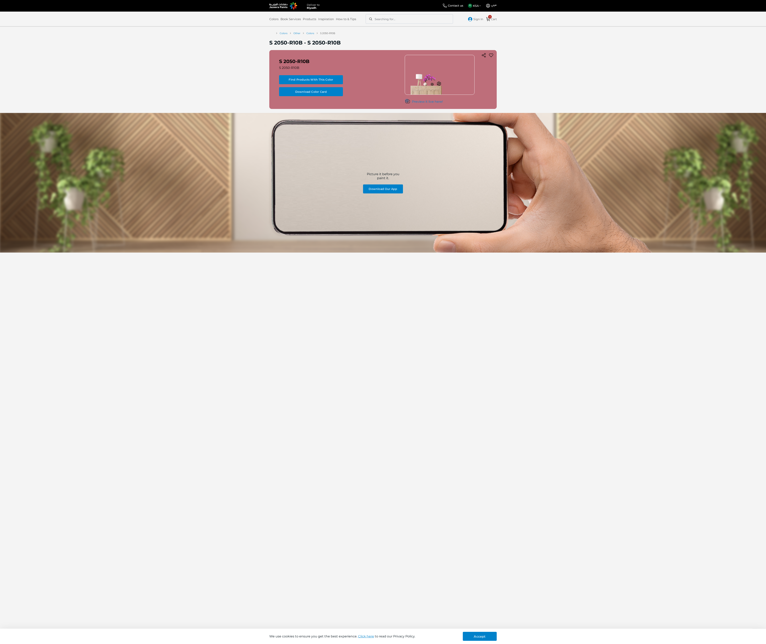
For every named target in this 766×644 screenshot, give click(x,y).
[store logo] (283, 6)
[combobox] (409, 19)
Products (309, 19)
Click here (366, 636)
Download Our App (383, 189)
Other (296, 33)
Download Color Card (311, 92)
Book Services (290, 19)
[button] (475, 6)
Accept (480, 636)
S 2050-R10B (289, 68)
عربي (494, 5)
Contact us (455, 5)
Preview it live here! (427, 102)
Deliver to (313, 6)
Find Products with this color (311, 79)
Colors (273, 19)
